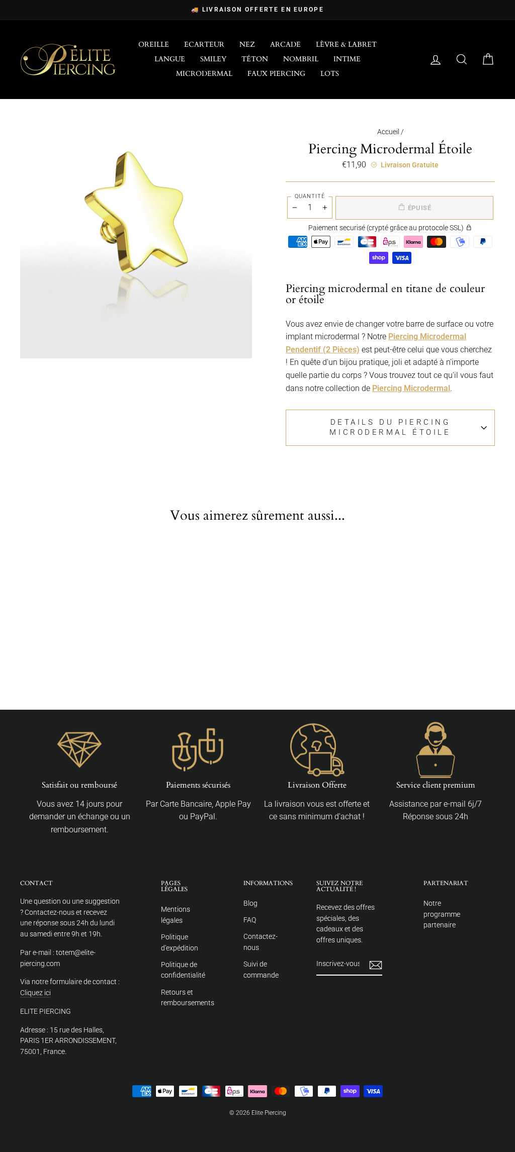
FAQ (249, 920)
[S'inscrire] (375, 964)
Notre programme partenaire (441, 914)
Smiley (213, 59)
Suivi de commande (261, 969)
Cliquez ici (35, 993)
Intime (347, 59)
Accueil (388, 132)
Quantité (310, 196)
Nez (247, 44)
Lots (329, 73)
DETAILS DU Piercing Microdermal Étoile (390, 427)
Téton (254, 59)
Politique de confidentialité (183, 970)
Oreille (153, 44)
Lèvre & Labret (346, 44)
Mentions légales (175, 914)
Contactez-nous (260, 941)
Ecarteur (204, 44)
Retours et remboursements (187, 997)
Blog (250, 903)
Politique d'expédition (179, 942)
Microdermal (204, 73)
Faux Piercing (276, 73)
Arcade (285, 44)
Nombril (300, 59)
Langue (169, 59)
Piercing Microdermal (411, 388)
